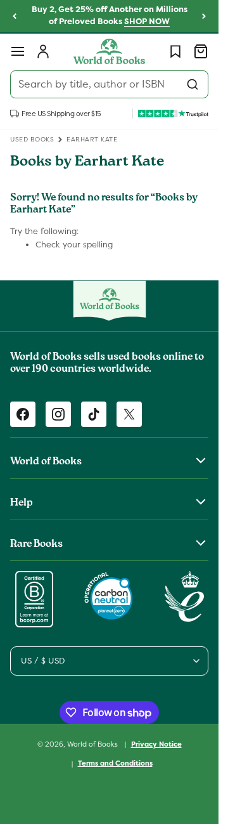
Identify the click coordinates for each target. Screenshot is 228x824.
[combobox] (109, 84)
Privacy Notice (156, 744)
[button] (17, 51)
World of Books (93, 743)
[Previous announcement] (14, 16)
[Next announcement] (204, 16)
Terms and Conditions (115, 763)
